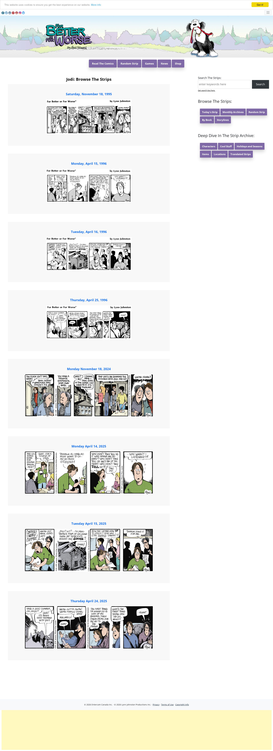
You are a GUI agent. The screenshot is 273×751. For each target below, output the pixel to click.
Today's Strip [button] (210, 112)
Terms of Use (167, 704)
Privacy (156, 704)
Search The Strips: (209, 78)
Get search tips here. (206, 90)
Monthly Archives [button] (233, 112)
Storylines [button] (223, 120)
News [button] (164, 63)
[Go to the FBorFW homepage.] (68, 36)
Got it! (260, 4)
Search (260, 84)
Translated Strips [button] (240, 154)
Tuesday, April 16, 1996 (89, 232)
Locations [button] (220, 154)
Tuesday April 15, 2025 (88, 523)
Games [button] (149, 63)
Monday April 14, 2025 (89, 446)
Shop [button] (178, 63)
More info (96, 5)
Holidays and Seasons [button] (249, 146)
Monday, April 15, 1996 (89, 163)
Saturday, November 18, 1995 (89, 94)
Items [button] (205, 154)
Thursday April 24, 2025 (89, 601)
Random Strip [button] (129, 63)
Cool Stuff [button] (226, 146)
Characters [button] (208, 146)
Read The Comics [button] (103, 63)
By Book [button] (207, 120)
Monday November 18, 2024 (89, 369)
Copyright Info (182, 704)
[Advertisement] (136, 730)
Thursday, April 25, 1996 (88, 300)
